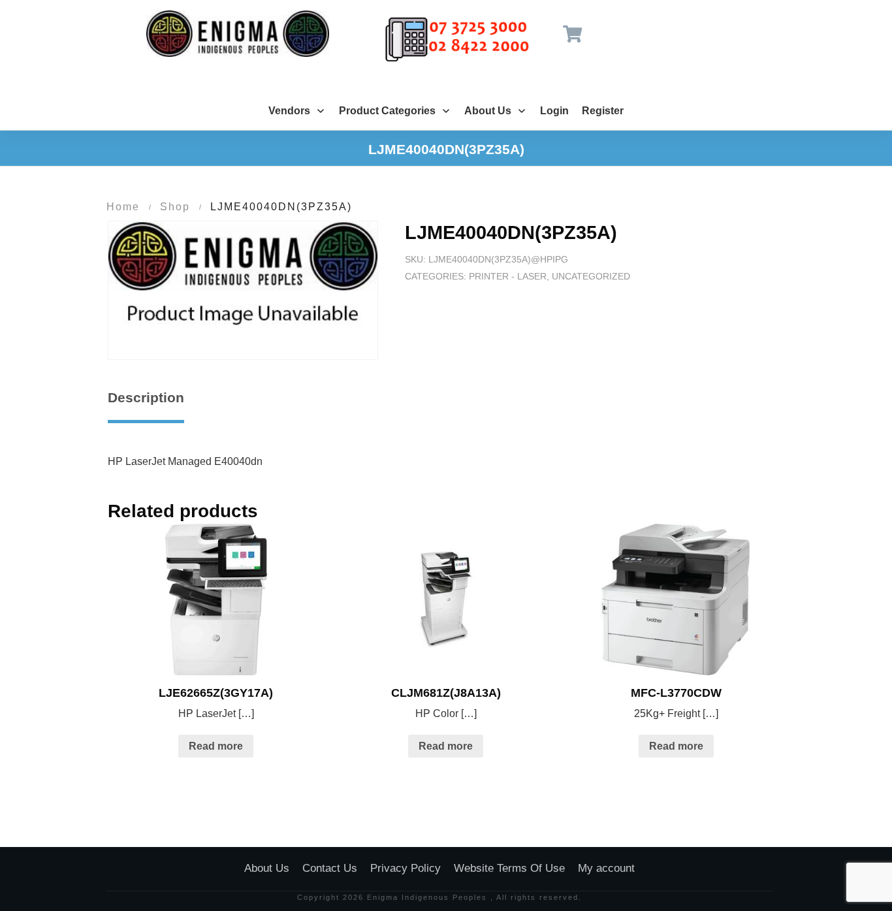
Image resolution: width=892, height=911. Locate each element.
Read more (216, 746)
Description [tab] (146, 397)
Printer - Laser (508, 276)
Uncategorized (591, 276)
